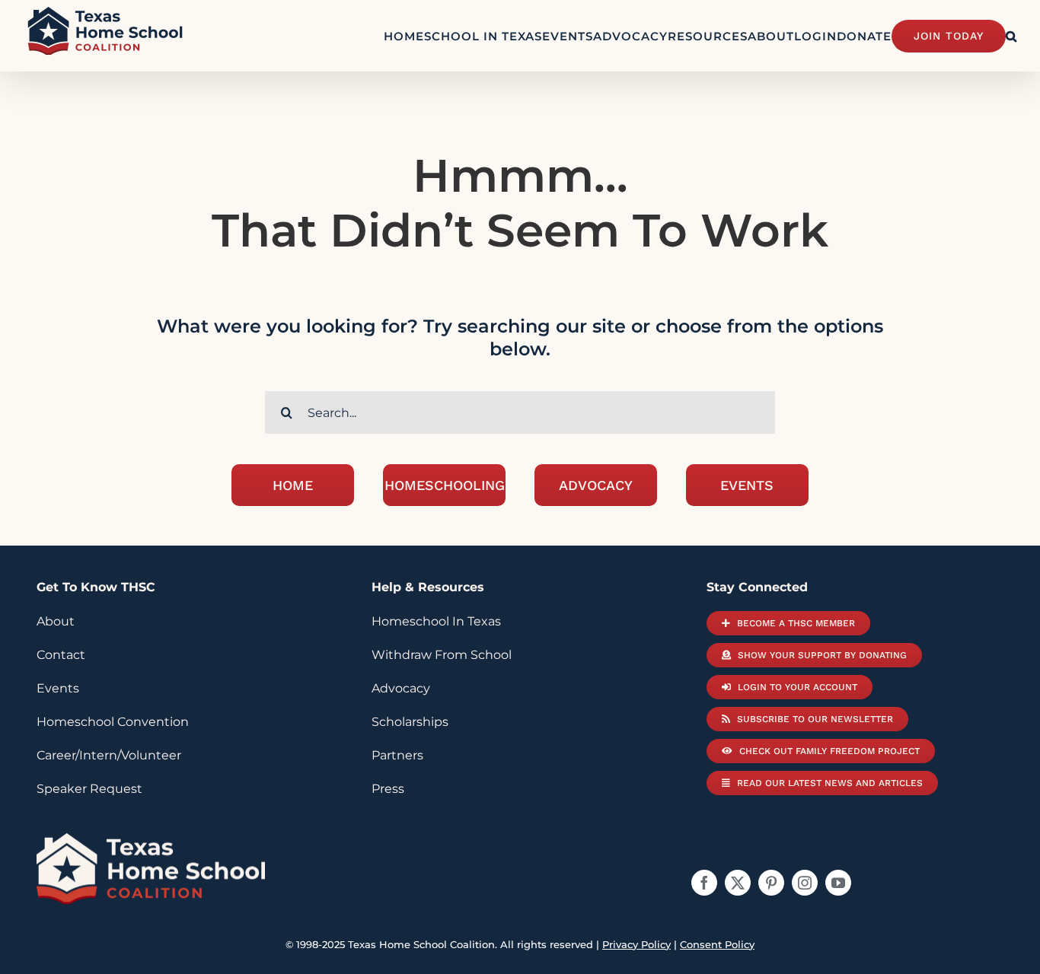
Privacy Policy (636, 944)
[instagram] (805, 883)
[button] (1011, 36)
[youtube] (838, 883)
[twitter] (738, 883)
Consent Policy (717, 944)
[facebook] (704, 883)
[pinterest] (771, 883)
